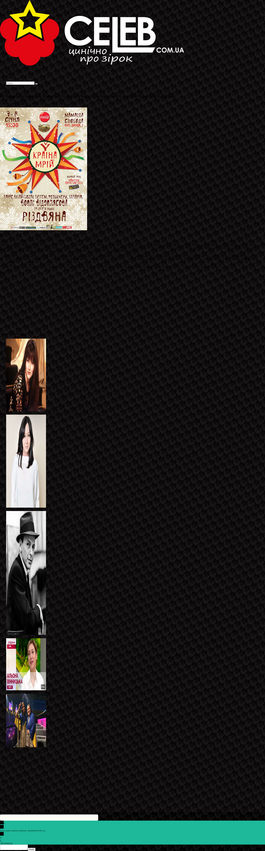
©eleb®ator (21, 103)
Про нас (10, 80)
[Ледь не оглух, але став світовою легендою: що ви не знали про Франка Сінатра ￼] (26, 634)
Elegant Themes (20, 800)
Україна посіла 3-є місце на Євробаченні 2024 (30, 749)
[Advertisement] (92, 307)
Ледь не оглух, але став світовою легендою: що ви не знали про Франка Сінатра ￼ (49, 636)
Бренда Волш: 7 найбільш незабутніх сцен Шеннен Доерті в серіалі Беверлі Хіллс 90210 (52, 413)
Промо (71, 103)
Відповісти (7, 843)
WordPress (47, 800)
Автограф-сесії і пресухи (54, 103)
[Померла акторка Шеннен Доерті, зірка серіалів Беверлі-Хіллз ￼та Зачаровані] (26, 506)
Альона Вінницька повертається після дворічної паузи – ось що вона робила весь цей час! (53, 692)
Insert (31, 849)
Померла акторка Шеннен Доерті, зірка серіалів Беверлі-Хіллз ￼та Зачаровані (47, 509)
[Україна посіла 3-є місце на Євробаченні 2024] (26, 746)
